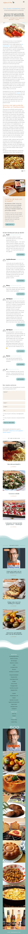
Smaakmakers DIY (14, 695)
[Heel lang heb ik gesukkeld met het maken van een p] (14, 896)
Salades (6, 472)
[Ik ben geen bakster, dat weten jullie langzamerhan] (14, 807)
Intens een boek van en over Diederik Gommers (14, 572)
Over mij (14, 713)
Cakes (6, 580)
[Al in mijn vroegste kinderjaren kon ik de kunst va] (14, 851)
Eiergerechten (14, 677)
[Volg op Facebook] (11, 727)
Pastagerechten (14, 685)
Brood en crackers (14, 663)
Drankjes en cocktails (14, 671)
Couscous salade (14, 493)
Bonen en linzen (14, 658)
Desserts (14, 669)
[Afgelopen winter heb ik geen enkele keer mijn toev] (14, 784)
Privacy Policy (14, 719)
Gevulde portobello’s (13, 464)
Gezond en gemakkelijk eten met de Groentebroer (14, 633)
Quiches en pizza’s (14, 688)
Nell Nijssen (9, 299)
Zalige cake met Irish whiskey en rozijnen (14, 602)
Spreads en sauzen (14, 700)
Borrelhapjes (14, 660)
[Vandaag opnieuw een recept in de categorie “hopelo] (14, 874)
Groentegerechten (16, 8)
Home (4, 8)
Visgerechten (14, 704)
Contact (14, 715)
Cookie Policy (14, 722)
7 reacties (17, 19)
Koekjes (14, 681)
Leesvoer (7, 550)
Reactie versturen (9, 422)
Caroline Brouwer (11, 259)
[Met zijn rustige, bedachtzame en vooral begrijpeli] (14, 740)
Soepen (14, 697)
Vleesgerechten (14, 706)
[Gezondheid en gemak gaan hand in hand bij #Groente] (14, 762)
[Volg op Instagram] (14, 727)
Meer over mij (10, 224)
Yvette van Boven (12, 580)
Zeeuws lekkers (8, 611)
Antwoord (20, 254)
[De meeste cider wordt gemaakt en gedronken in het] (14, 918)
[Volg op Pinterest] (17, 727)
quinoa (18, 93)
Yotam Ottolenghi (20, 501)
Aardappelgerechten (14, 656)
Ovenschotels (14, 683)
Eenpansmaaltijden (14, 675)
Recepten (9, 8)
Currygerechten (14, 667)
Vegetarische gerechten (10, 442)
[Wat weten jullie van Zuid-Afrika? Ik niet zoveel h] (14, 829)
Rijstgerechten (14, 690)
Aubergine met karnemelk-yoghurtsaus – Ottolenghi (13, 523)
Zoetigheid (14, 708)
